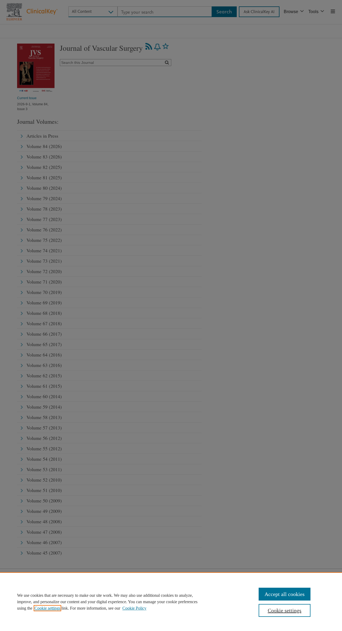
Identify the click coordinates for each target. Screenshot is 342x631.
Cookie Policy (134, 608)
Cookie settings (47, 608)
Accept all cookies (285, 594)
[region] (171, 601)
